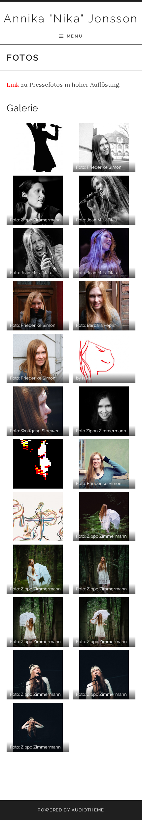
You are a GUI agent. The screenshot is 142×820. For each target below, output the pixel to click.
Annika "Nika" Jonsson (71, 18)
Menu (75, 36)
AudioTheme (88, 809)
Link (13, 84)
